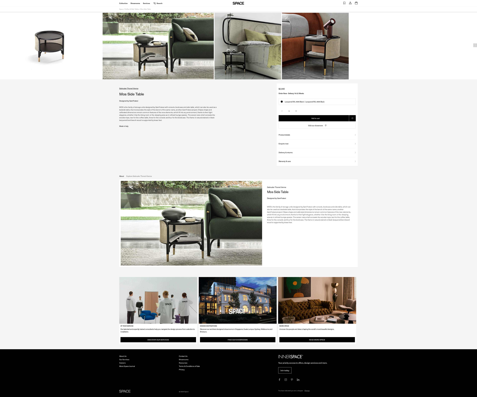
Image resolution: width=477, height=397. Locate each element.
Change (307, 390)
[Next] (475, 45)
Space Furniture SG (238, 3)
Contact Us (183, 356)
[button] (344, 3)
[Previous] (2, 45)
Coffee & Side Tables (132, 9)
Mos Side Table (145, 9)
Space (121, 9)
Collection (123, 3)
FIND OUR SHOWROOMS (238, 339)
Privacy (182, 369)
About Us (122, 356)
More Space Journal (127, 366)
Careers (122, 363)
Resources (183, 363)
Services (146, 3)
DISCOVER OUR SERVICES (158, 339)
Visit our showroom (315, 125)
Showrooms (135, 3)
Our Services (124, 359)
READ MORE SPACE (317, 339)
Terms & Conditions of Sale (189, 366)
